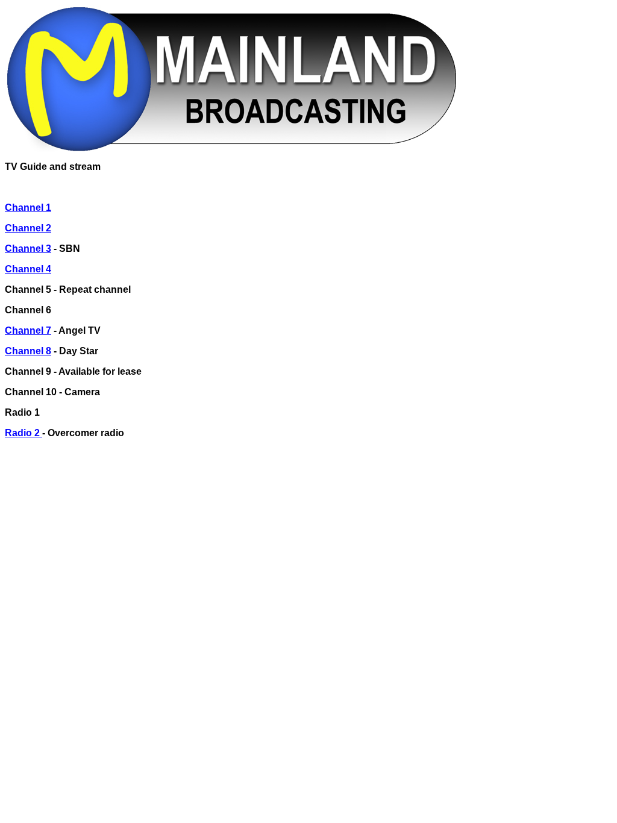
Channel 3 (28, 248)
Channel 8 (28, 351)
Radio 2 (23, 433)
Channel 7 (28, 330)
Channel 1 (28, 207)
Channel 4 (28, 269)
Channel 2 (28, 228)
